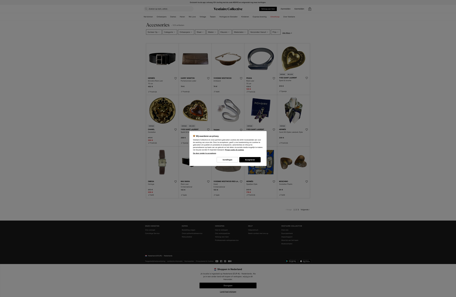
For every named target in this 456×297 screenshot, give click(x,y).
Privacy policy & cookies (234, 150)
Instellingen (227, 159)
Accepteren (250, 159)
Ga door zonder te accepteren (204, 153)
